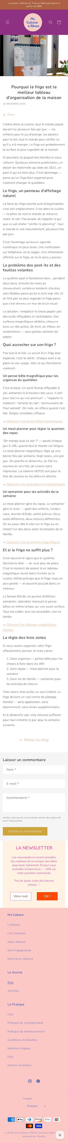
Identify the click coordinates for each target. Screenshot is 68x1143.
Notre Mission (17, 942)
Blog (10, 982)
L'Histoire (14, 924)
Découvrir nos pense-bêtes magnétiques (34, 421)
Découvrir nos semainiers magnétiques (33, 542)
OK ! (47, 896)
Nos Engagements (19, 950)
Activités (13, 990)
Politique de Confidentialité (25, 1022)
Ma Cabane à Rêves (26, 1132)
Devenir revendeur (20, 1065)
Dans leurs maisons (20, 958)
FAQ (10, 1056)
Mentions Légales (19, 1048)
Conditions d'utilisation (22, 1040)
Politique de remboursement (26, 1031)
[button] (7, 22)
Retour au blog (36, 740)
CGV (11, 1014)
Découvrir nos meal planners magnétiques (36, 484)
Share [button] (11, 114)
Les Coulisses (17, 933)
